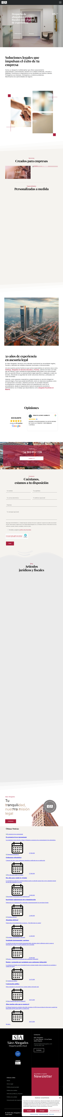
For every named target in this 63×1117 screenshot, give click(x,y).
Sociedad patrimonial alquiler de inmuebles (36, 589)
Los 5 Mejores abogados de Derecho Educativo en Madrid (24, 638)
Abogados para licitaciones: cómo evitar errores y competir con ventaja (11, 665)
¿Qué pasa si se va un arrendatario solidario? (50, 749)
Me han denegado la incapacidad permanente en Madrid (50, 616)
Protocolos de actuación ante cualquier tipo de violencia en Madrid (50, 664)
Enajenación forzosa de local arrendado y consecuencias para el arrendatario (24, 665)
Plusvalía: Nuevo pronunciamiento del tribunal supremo (12, 709)
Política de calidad (12, 1097)
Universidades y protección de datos (50, 730)
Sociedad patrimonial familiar (10, 614)
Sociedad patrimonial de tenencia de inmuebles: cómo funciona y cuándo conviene (51, 592)
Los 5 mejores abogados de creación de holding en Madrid (37, 616)
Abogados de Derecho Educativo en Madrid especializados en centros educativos (37, 640)
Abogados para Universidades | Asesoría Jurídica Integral (11, 636)
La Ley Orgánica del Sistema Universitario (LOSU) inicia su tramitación (37, 710)
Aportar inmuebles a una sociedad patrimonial (25, 589)
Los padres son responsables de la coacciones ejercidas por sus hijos (51, 710)
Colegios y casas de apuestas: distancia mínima (37, 731)
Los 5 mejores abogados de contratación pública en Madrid (24, 616)
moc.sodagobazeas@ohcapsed (43, 1044)
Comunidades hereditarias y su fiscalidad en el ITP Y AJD (11, 769)
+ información (17, 33)
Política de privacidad (43, 1114)
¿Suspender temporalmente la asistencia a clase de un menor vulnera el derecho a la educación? (24, 712)
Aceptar (29, 1110)
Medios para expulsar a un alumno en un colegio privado (37, 663)
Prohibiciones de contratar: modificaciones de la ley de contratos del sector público (50, 687)
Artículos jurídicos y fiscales (15, 1093)
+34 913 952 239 (31, 451)
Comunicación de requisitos (14, 1100)
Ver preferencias (54, 1110)
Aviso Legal (51, 1114)
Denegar (42, 1110)
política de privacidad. (25, 529)
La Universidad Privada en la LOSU (37, 684)
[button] (60, 1098)
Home (8, 1080)
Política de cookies (34, 1114)
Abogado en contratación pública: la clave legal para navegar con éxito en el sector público (50, 640)
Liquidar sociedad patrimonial (10, 588)
